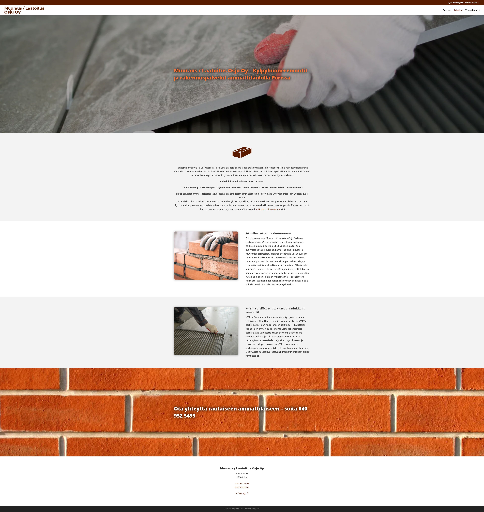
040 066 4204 (242, 487)
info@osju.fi (242, 493)
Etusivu (446, 10)
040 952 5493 (471, 2)
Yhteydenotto (472, 10)
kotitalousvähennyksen (268, 209)
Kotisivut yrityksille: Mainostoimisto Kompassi (242, 509)
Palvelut (458, 10)
